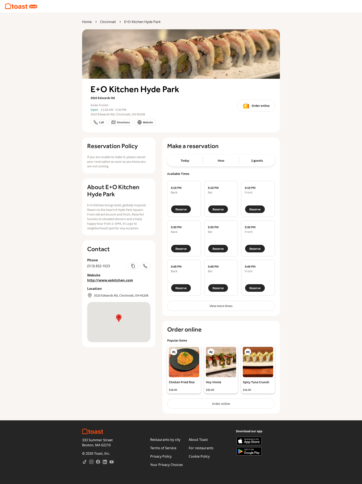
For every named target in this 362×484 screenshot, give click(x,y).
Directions (123, 122)
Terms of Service (163, 448)
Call (101, 122)
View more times (221, 306)
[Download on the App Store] (249, 441)
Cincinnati (108, 21)
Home (87, 21)
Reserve (181, 209)
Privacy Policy (161, 456)
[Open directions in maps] (118, 322)
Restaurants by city (165, 439)
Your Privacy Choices (166, 464)
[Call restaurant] (145, 266)
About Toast (198, 439)
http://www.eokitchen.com (110, 280)
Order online (261, 105)
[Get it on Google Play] (249, 451)
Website (148, 122)
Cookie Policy (199, 456)
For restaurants (201, 448)
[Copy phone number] (133, 266)
